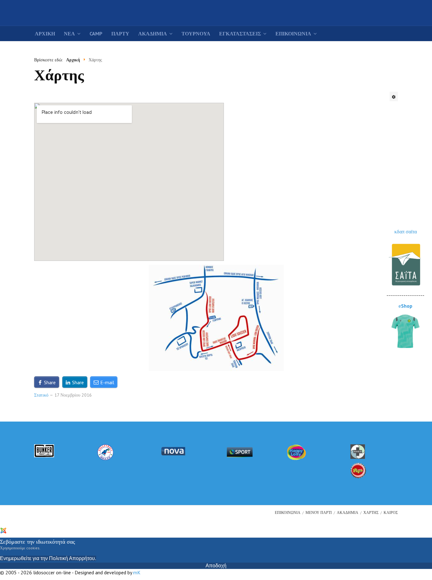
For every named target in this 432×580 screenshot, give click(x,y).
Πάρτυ (120, 33)
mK (136, 572)
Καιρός (391, 512)
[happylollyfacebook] (296, 451)
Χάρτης (371, 512)
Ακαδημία (152, 33)
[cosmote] (240, 451)
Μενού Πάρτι (318, 512)
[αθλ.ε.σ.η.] (105, 451)
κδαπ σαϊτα (405, 231)
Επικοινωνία (293, 33)
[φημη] (358, 470)
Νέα (69, 33)
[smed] (357, 451)
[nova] (173, 450)
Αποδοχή (216, 565)
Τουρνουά (196, 33)
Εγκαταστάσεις (240, 33)
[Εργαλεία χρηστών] (394, 96)
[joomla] (15, 530)
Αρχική (45, 33)
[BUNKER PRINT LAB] (44, 450)
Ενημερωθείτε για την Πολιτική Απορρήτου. (48, 558)
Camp (95, 33)
